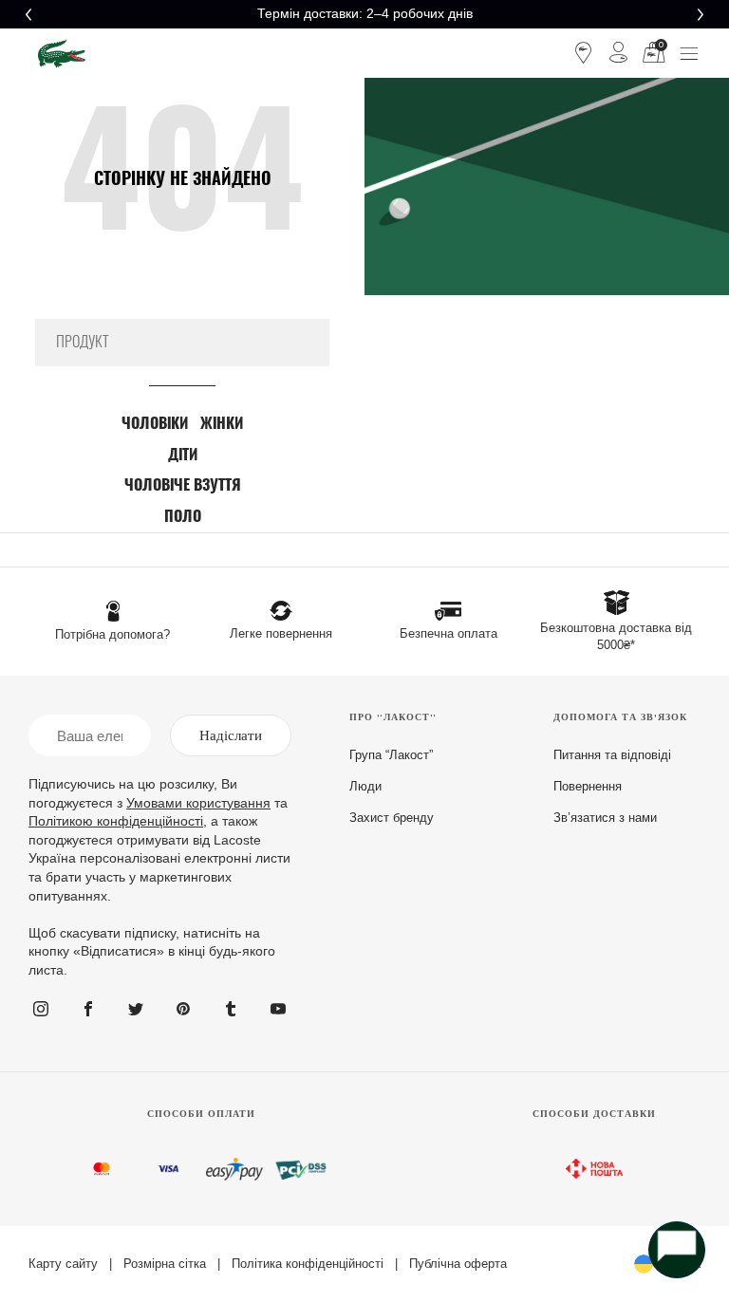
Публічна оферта (458, 1263)
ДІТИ (182, 455)
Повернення (587, 786)
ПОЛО (182, 517)
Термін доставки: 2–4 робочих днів (365, 13)
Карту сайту (63, 1263)
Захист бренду (391, 817)
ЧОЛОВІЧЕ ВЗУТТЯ (182, 485)
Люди (365, 786)
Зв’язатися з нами (605, 817)
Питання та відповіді (612, 755)
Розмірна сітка (164, 1263)
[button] (28, 14)
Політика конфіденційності (307, 1263)
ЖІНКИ (221, 424)
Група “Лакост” (391, 755)
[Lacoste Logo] (61, 53)
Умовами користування (198, 802)
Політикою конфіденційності (115, 820)
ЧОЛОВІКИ (155, 424)
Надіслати (230, 736)
